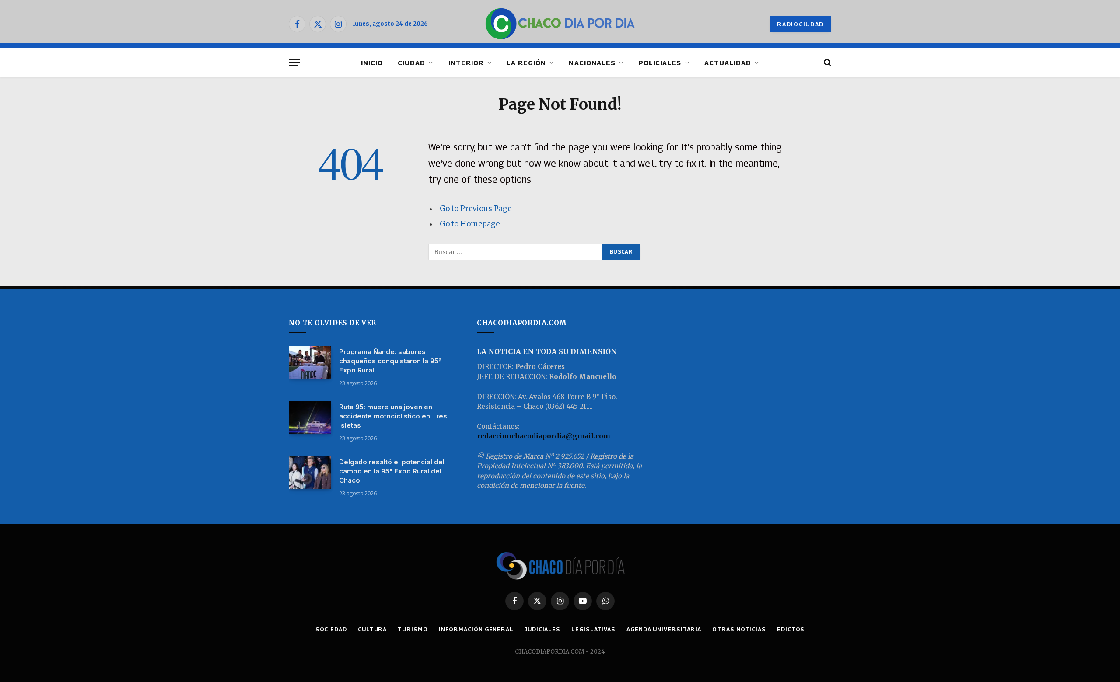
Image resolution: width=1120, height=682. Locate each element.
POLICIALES (660, 62)
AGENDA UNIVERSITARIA (663, 629)
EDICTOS (791, 629)
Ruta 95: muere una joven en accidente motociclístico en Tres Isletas (393, 416)
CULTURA (372, 629)
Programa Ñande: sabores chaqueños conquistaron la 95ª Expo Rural (390, 361)
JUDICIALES (542, 629)
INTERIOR (466, 62)
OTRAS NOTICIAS (739, 629)
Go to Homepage (470, 224)
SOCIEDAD (331, 629)
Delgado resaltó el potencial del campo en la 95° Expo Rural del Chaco (391, 471)
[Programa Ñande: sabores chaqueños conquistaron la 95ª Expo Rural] (310, 362)
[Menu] (294, 62)
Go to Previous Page (475, 208)
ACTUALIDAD (728, 62)
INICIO (372, 62)
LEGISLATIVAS (593, 629)
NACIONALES (592, 62)
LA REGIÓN (526, 62)
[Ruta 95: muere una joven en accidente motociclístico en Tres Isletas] (310, 417)
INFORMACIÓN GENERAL (476, 629)
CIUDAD (411, 62)
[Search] (826, 62)
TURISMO (412, 629)
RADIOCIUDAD (800, 24)
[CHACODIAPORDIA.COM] (560, 24)
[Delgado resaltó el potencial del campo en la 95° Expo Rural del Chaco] (310, 472)
